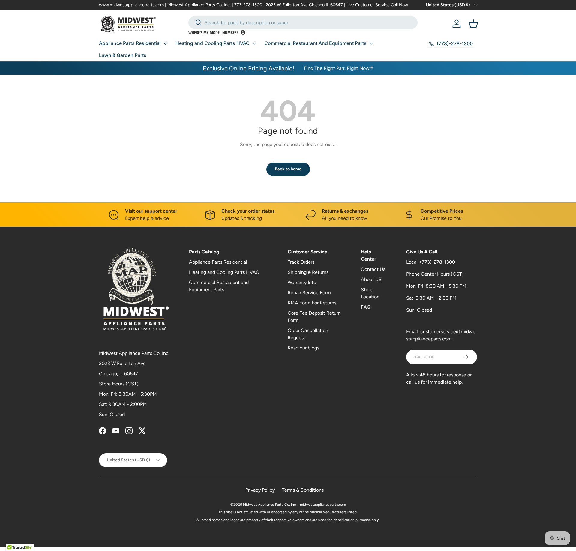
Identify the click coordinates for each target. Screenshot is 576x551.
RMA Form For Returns (312, 303)
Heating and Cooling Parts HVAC (213, 43)
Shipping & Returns (308, 272)
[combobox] (303, 22)
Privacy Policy (260, 490)
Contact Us (373, 269)
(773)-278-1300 (437, 262)
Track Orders (301, 262)
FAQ (365, 307)
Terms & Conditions (303, 490)
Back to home (288, 169)
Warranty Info (302, 282)
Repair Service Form (309, 292)
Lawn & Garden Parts (122, 55)
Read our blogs (303, 348)
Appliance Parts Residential (130, 43)
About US (371, 279)
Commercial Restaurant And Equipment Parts (315, 43)
